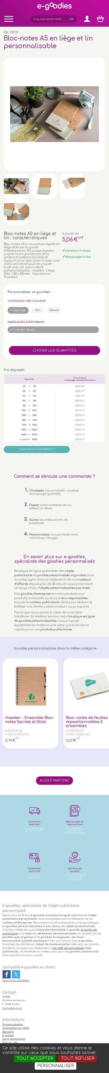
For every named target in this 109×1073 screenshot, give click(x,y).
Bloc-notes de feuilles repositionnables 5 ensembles (87, 722)
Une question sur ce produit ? (37, 449)
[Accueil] (54, 9)
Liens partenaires (13, 1039)
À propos (8, 1035)
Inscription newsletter (15, 980)
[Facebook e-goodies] (7, 974)
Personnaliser (55, 1066)
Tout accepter (34, 1058)
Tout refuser (77, 1058)
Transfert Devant (24, 329)
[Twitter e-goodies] (16, 974)
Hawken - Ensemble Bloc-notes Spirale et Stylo (30, 720)
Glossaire (8, 1032)
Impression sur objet (15, 1028)
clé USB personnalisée (68, 948)
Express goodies (12, 1024)
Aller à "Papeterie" (54, 780)
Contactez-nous (12, 1008)
